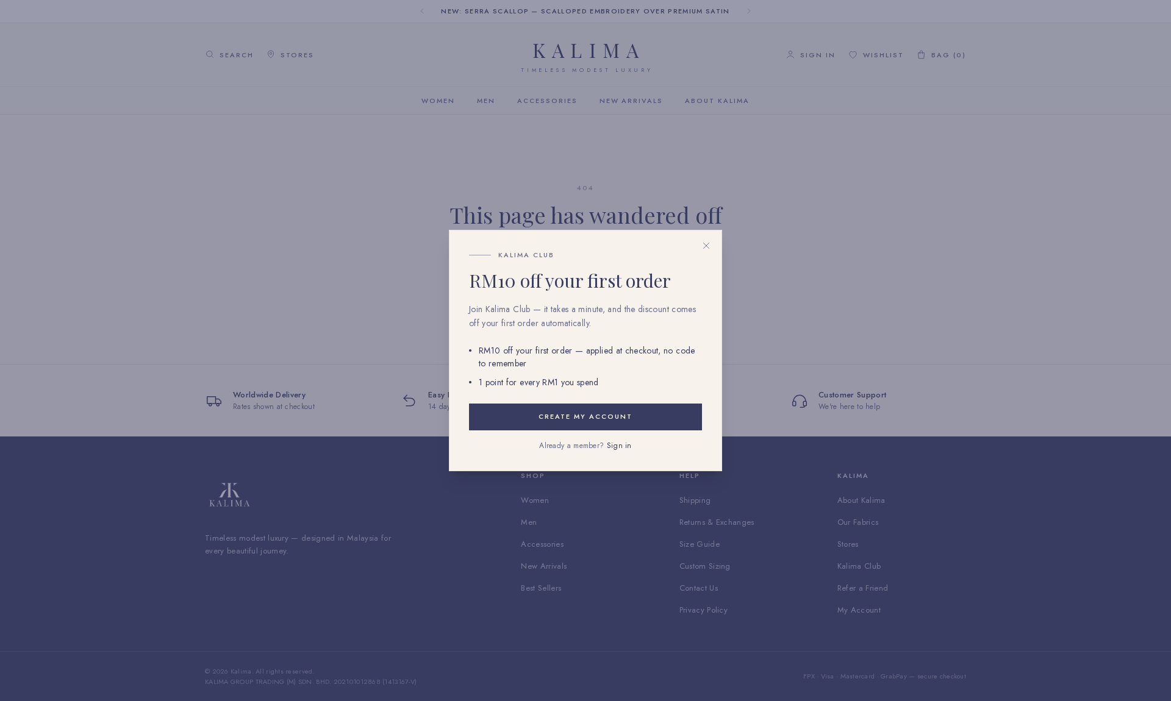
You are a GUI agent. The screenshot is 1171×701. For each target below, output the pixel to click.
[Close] (706, 245)
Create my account (585, 416)
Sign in (619, 445)
